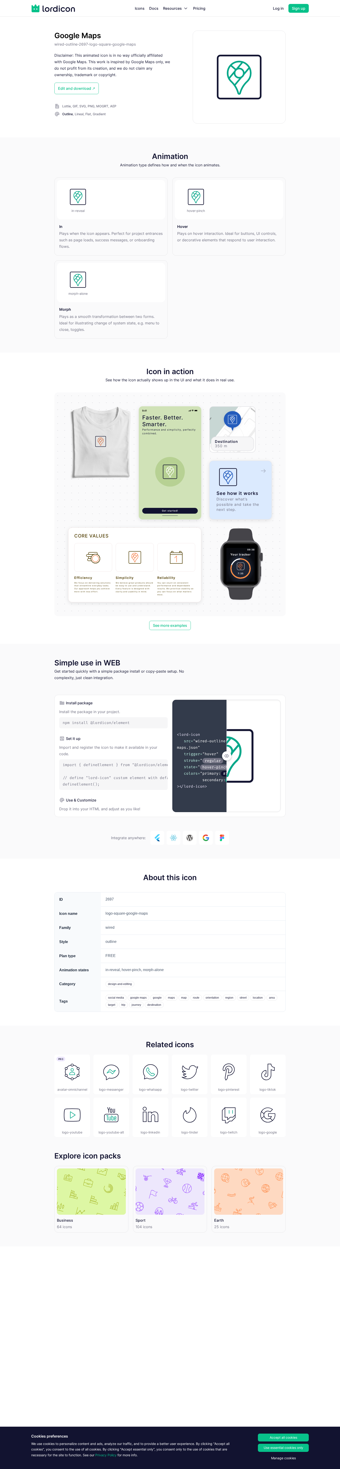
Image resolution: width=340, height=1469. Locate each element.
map (184, 997)
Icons (140, 8)
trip (123, 1004)
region (229, 997)
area (272, 997)
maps (171, 997)
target (111, 1004)
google (157, 997)
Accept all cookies (283, 1437)
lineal (79, 114)
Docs (153, 8)
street (243, 997)
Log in (278, 8)
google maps (138, 997)
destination (154, 1004)
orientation (212, 997)
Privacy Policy (106, 1455)
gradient (99, 114)
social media (116, 997)
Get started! (170, 510)
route (196, 997)
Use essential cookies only (283, 1448)
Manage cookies (283, 1458)
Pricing (199, 8)
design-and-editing (120, 984)
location (258, 997)
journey (136, 1004)
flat (88, 114)
